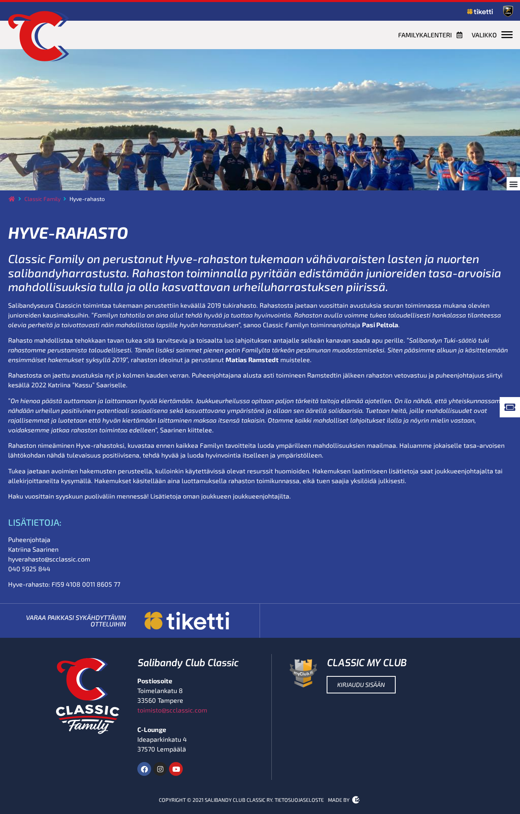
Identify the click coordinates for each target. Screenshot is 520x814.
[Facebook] (144, 769)
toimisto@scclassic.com (172, 710)
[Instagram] (160, 769)
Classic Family (42, 198)
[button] (513, 183)
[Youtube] (176, 769)
